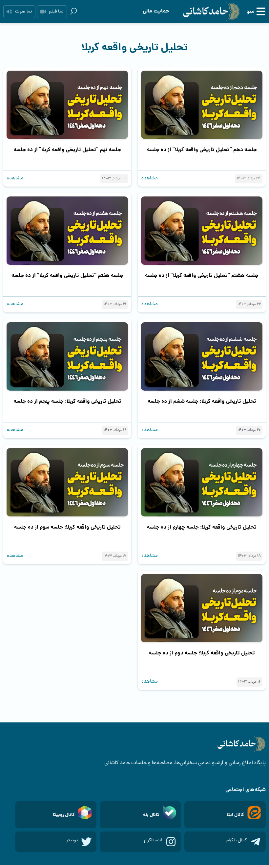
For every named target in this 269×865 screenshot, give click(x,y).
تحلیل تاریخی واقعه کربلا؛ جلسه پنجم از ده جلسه (67, 402)
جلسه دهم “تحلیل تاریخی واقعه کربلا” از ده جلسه (202, 150)
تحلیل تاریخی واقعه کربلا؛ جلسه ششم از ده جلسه (202, 402)
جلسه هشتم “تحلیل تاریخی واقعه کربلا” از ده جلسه (202, 276)
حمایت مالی (156, 11)
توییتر (72, 840)
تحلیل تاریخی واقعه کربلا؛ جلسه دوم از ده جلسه (202, 653)
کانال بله (151, 815)
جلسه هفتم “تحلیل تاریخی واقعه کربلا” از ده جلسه (67, 276)
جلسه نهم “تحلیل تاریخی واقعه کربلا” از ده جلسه (67, 150)
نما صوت (23, 11)
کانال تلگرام (236, 840)
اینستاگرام (153, 840)
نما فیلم (56, 11)
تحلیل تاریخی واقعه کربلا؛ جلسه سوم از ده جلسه (67, 527)
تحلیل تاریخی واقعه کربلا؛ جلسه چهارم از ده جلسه (202, 527)
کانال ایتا (235, 815)
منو (250, 11)
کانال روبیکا (64, 815)
